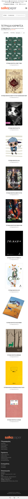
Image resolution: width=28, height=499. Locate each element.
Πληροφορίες (6, 441)
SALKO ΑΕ (13, 29)
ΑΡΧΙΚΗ (5, 15)
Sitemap (3, 443)
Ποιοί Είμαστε (5, 444)
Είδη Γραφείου (4, 458)
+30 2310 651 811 (21, 1)
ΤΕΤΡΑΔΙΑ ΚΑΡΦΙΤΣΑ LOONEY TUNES (14, 63)
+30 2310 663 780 (7, 478)
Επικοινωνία (4, 447)
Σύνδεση (3, 465)
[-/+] (24, 33)
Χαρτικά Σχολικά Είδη (6, 457)
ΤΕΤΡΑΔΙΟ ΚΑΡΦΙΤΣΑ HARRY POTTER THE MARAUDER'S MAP (14, 95)
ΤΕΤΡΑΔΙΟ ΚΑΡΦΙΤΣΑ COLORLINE (14, 419)
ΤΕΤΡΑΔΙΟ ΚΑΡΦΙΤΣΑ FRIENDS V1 (14, 257)
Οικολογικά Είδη (5, 460)
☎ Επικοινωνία (22, 4)
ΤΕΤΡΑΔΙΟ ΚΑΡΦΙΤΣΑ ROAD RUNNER (14, 322)
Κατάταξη (13, 32)
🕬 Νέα (16, 4)
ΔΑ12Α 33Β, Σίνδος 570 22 (12, 481)
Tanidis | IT (18, 492)
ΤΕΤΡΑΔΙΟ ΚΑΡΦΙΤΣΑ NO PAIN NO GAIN (14, 225)
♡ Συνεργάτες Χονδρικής (8, 4)
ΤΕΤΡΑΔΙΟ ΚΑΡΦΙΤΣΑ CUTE (14, 290)
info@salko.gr (17, 2)
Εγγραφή (4, 467)
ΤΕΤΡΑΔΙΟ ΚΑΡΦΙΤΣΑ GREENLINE (14, 355)
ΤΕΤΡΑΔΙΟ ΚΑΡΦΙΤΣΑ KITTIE (14, 128)
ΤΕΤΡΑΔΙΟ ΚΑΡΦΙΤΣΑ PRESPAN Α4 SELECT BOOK (14, 387)
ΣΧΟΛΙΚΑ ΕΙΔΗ (11, 15)
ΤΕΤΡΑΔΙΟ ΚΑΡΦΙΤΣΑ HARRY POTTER (14, 193)
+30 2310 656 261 (13, 1)
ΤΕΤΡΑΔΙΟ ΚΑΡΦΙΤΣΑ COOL (14, 160)
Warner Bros (4, 456)
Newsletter (3, 446)
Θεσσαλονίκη (5, 1)
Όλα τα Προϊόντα (5, 454)
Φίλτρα (6, 32)
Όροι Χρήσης (4, 449)
